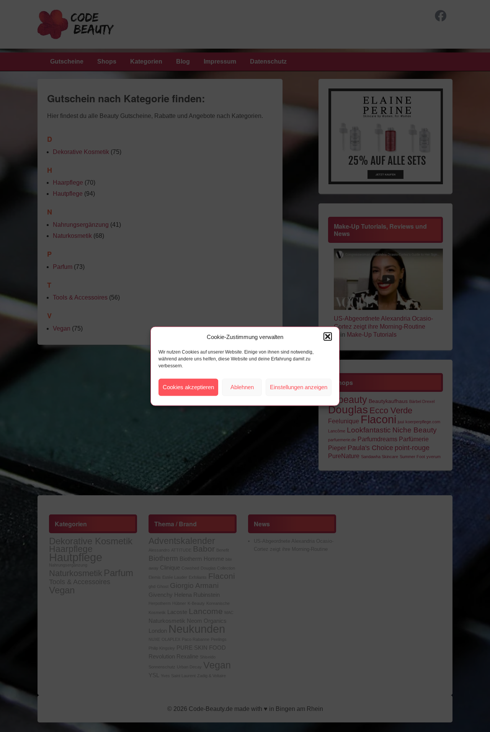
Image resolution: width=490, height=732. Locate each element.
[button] (328, 337)
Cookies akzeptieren (188, 387)
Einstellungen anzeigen (298, 387)
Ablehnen (242, 387)
